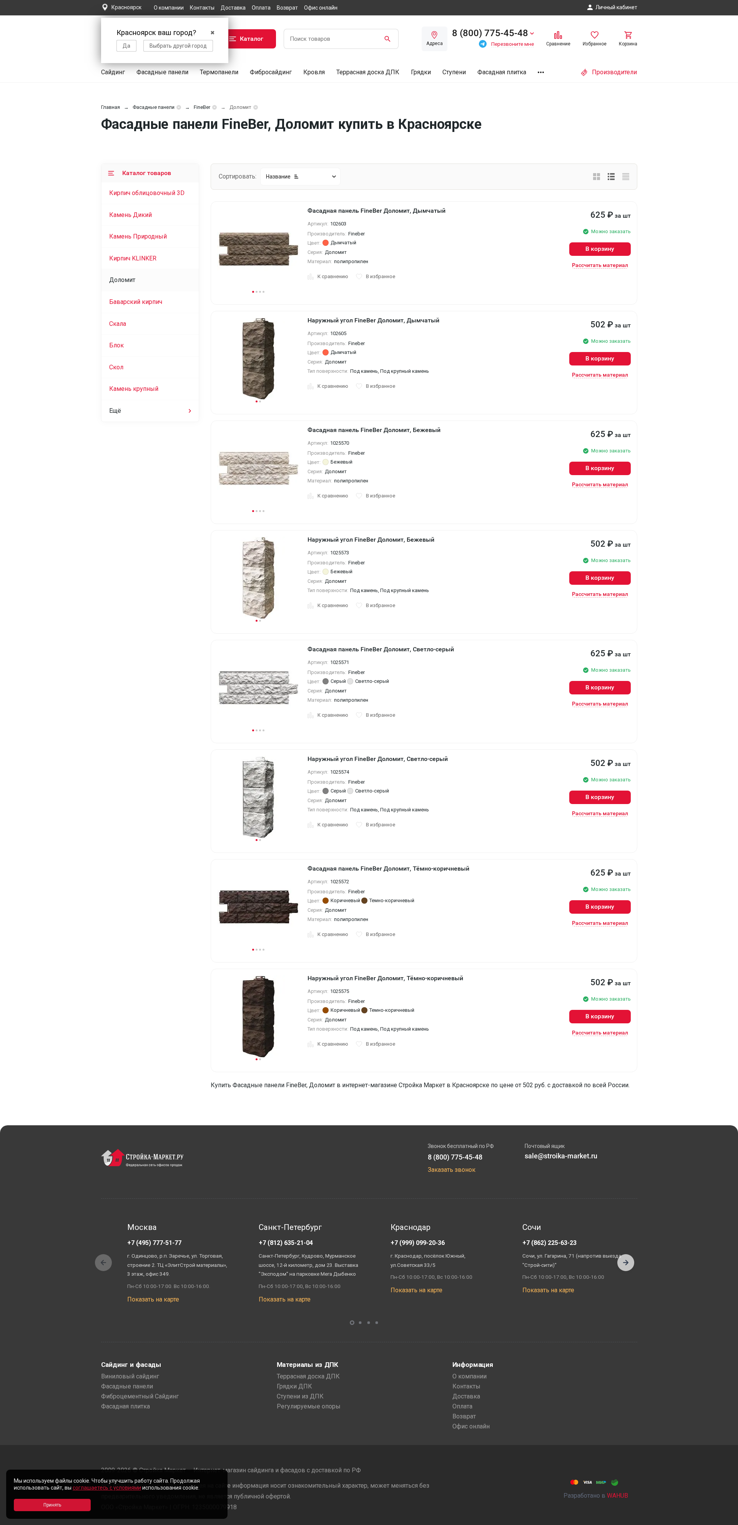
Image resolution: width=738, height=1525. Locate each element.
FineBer (202, 107)
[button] (625, 1262)
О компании (169, 8)
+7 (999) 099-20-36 (418, 1242)
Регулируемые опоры (309, 1406)
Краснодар (410, 1227)
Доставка (233, 8)
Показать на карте (153, 1299)
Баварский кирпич (135, 301)
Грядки (421, 72)
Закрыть (722, 1518)
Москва (142, 1227)
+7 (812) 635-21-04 (286, 1242)
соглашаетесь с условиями (107, 1488)
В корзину (599, 248)
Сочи (531, 1227)
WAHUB (617, 1495)
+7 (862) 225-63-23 (549, 1242)
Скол (116, 367)
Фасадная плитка (501, 72)
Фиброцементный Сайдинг (140, 1396)
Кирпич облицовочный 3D (146, 193)
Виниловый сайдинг (130, 1376)
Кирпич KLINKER (132, 258)
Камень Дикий (130, 215)
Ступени (454, 72)
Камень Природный (138, 236)
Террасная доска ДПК (367, 72)
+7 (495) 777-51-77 (154, 1242)
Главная (110, 107)
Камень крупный (133, 388)
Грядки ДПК (294, 1386)
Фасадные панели (162, 72)
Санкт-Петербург (290, 1227)
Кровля (314, 72)
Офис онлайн (320, 8)
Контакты (202, 8)
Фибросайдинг (271, 72)
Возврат (287, 8)
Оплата (261, 8)
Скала (117, 323)
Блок (116, 345)
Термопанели (219, 72)
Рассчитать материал (600, 265)
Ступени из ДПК (300, 1396)
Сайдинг (113, 72)
